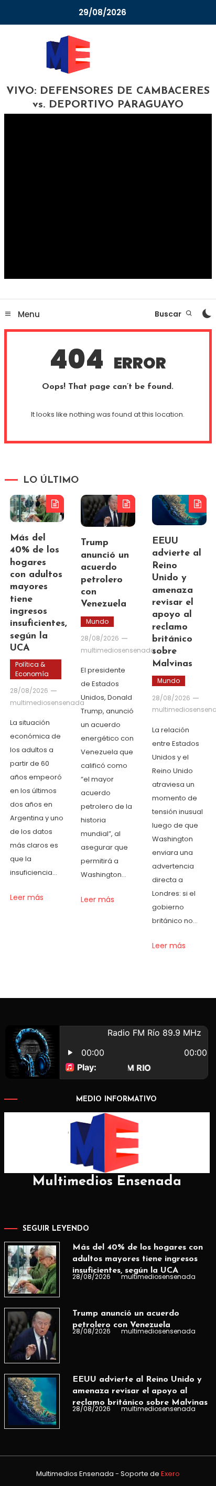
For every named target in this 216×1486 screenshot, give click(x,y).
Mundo (97, 621)
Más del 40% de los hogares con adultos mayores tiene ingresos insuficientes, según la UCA (137, 1259)
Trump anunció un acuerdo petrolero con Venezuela (125, 1319)
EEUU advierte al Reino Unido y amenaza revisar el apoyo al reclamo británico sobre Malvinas (176, 603)
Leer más (27, 897)
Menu (28, 314)
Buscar (169, 314)
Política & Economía (32, 669)
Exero (170, 1474)
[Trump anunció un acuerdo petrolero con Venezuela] (32, 1335)
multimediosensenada (47, 702)
